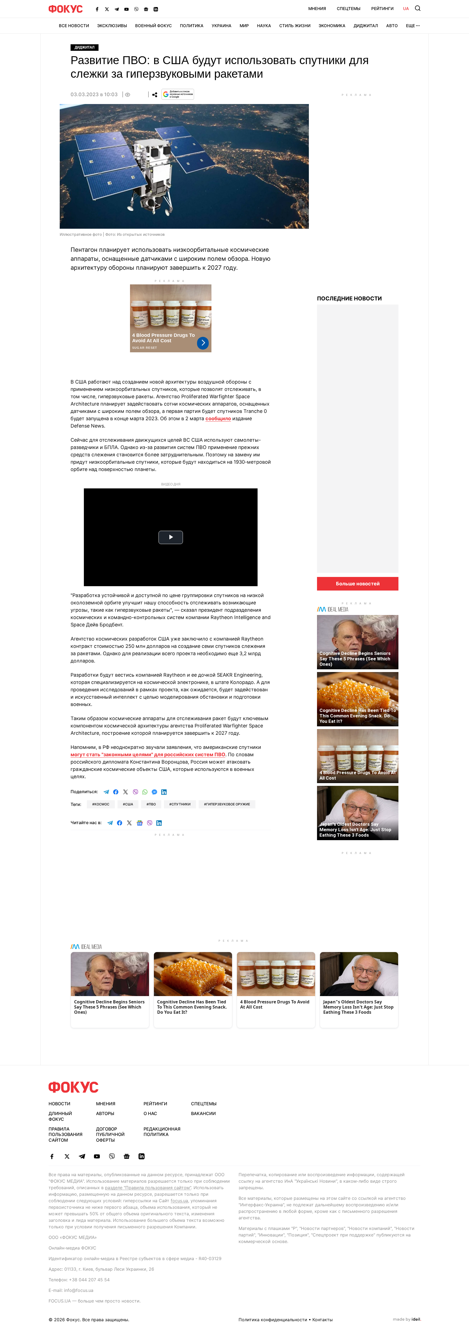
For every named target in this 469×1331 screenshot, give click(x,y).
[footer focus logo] (74, 1087)
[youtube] (97, 1156)
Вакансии (203, 1113)
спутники (181, 804)
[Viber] (136, 9)
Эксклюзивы (112, 25)
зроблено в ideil (407, 1319)
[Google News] (146, 9)
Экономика (332, 25)
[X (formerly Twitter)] (107, 9)
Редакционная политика (162, 1131)
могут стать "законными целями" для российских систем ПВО (148, 754)
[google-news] (127, 1156)
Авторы (105, 1113)
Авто (392, 25)
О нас (150, 1113)
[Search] (417, 8)
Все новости (74, 25)
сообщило (218, 418)
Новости (59, 1103)
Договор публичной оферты (110, 1134)
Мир (244, 25)
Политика (192, 25)
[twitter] (67, 1156)
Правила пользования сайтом (66, 1134)
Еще (410, 25)
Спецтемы (348, 9)
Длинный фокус (60, 1116)
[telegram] (82, 1156)
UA (406, 9)
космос (101, 804)
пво (152, 804)
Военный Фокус (153, 25)
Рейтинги (382, 9)
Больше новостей (358, 583)
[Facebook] (97, 9)
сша (129, 804)
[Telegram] (117, 9)
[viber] (112, 1156)
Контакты (322, 1319)
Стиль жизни (294, 25)
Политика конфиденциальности (273, 1319)
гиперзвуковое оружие (228, 804)
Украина (222, 25)
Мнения (317, 9)
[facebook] (52, 1156)
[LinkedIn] (156, 9)
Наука (264, 25)
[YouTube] (126, 9)
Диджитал (366, 25)
